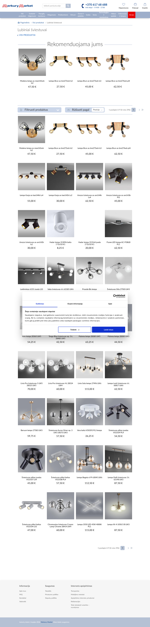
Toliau (139, 110)
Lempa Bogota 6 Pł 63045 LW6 (89, 477)
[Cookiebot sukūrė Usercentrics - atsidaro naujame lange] (115, 296)
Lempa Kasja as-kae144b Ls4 (31, 195)
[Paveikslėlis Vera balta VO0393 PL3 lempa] (89, 411)
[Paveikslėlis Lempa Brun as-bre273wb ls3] (89, 62)
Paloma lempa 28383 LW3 (118, 336)
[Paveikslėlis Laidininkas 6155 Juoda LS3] (31, 270)
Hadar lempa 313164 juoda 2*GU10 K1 (89, 243)
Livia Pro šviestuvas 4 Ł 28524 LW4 (60, 384)
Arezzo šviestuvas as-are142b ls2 (31, 243)
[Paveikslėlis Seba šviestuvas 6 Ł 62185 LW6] (60, 270)
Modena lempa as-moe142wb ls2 (32, 82)
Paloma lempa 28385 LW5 (89, 336)
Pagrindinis (25, 23)
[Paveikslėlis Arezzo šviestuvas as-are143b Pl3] (118, 176)
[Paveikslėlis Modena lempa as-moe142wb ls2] (32, 62)
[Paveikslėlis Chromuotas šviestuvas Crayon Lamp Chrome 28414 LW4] (60, 505)
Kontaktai (22, 598)
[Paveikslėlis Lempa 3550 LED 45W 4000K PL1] (89, 505)
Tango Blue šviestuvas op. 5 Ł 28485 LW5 (60, 337)
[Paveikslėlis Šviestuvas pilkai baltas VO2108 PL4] (60, 458)
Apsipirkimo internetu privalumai (82, 598)
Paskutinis (142, 110)
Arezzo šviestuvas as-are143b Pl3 (118, 196)
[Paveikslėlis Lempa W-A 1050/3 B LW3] (118, 505)
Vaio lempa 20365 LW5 (31, 336)
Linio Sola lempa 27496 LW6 (89, 383)
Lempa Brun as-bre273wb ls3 (89, 81)
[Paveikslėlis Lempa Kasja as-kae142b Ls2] (60, 176)
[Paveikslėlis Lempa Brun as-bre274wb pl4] (118, 62)
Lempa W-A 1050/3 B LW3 (118, 524)
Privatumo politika (51, 594)
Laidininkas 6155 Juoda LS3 (31, 289)
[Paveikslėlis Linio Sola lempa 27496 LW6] (89, 364)
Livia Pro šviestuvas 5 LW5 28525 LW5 (32, 384)
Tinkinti (73, 330)
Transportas (75, 591)
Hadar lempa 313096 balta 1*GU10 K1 (60, 243)
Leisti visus (108, 330)
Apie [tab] (110, 304)
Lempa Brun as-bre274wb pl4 (118, 81)
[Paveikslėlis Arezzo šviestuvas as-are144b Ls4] (89, 176)
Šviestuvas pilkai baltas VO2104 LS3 (31, 526)
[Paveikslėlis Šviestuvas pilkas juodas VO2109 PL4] (118, 411)
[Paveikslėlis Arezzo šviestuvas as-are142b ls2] (31, 223)
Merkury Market (46, 622)
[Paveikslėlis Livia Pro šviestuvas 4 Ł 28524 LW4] (60, 364)
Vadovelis (22, 601)
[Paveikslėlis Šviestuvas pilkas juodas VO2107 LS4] (31, 458)
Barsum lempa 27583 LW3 (31, 430)
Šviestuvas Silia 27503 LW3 (118, 289)
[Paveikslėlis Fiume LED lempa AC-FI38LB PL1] (118, 223)
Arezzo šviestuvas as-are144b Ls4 (89, 196)
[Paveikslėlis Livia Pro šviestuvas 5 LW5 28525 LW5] (31, 364)
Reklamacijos (75, 601)
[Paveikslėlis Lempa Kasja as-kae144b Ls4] (31, 176)
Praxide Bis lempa (89, 289)
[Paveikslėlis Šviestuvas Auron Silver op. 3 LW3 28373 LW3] (60, 411)
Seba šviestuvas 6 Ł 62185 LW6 (60, 289)
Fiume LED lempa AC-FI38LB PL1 (118, 243)
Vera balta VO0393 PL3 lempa (89, 430)
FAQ (20, 594)
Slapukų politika (51, 598)
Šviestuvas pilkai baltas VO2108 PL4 (60, 479)
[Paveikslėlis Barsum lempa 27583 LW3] (31, 411)
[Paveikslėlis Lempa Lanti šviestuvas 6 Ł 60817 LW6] (118, 364)
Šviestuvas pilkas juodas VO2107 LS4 (31, 479)
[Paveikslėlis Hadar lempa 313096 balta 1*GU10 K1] (60, 223)
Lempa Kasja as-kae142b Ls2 (60, 195)
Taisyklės (48, 591)
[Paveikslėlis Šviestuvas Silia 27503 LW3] (118, 270)
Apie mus (22, 591)
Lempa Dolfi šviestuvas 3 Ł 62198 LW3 (118, 479)
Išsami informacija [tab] (75, 304)
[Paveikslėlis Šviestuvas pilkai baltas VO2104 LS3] (31, 505)
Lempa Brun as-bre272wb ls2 (61, 81)
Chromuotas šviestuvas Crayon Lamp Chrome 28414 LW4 (60, 526)
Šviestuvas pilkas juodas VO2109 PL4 (118, 431)
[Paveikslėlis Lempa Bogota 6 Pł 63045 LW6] (89, 458)
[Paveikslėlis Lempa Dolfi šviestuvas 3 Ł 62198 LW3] (118, 458)
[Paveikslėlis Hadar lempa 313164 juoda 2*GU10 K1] (89, 223)
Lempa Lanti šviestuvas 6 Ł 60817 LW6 (118, 384)
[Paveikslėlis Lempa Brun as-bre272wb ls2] (61, 62)
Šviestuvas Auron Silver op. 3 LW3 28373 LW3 (60, 431)
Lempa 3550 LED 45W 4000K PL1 (89, 526)
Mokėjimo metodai (77, 594)
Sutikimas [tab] (40, 304)
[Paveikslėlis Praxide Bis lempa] (89, 270)
